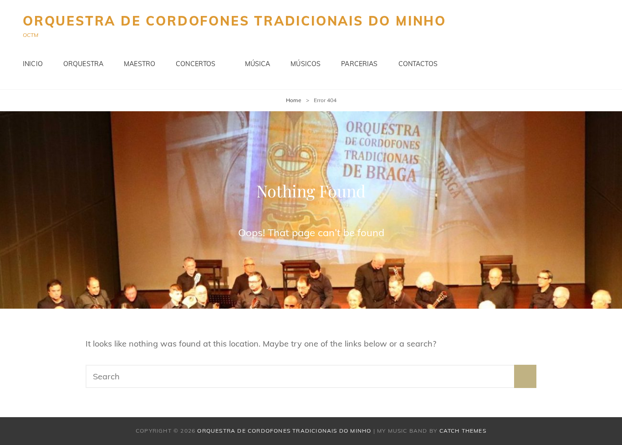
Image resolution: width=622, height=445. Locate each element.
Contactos (418, 64)
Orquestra (83, 64)
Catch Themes (462, 430)
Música (257, 64)
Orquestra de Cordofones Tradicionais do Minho (234, 21)
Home (293, 100)
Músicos (306, 64)
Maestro (139, 64)
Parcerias (359, 64)
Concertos (195, 64)
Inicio (33, 64)
